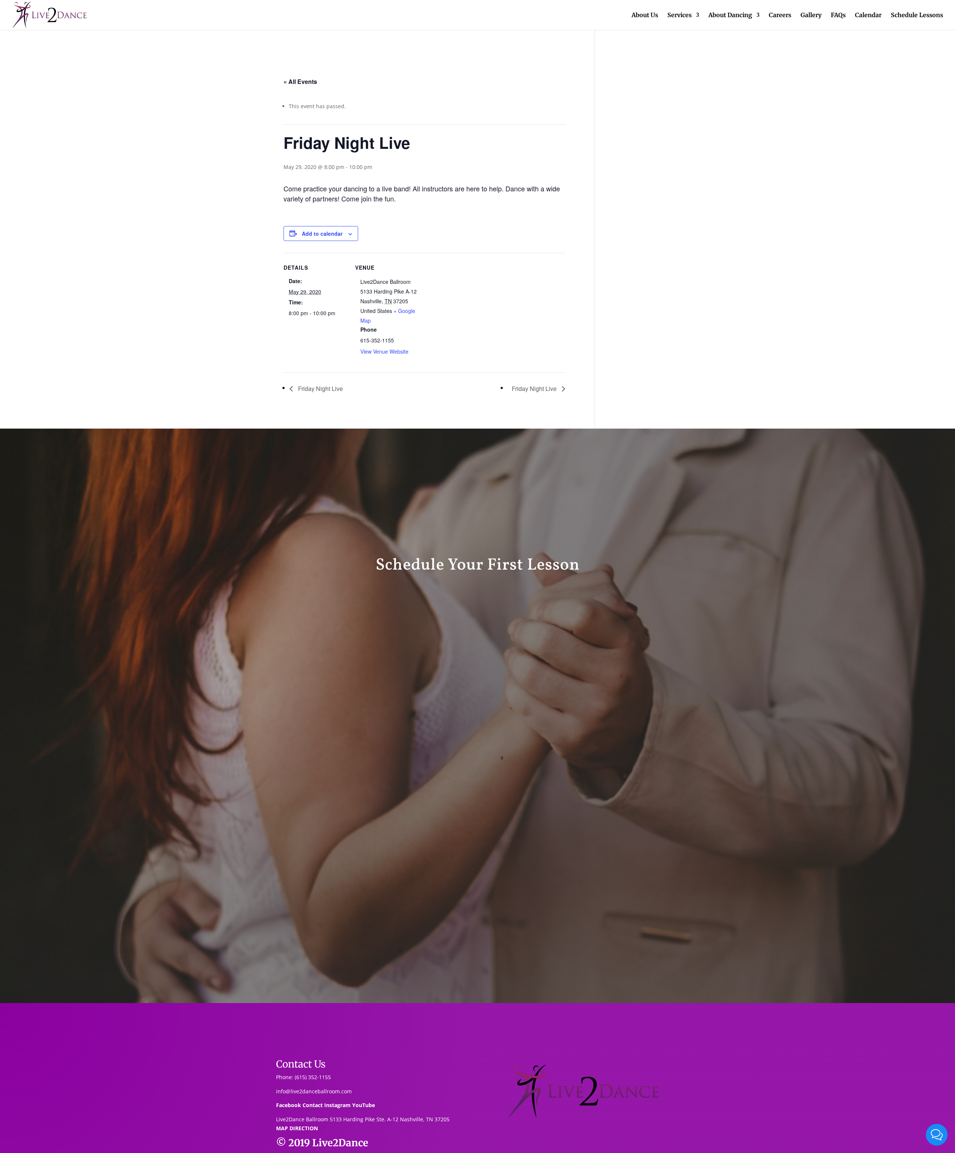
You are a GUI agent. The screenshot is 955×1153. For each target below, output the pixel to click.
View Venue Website (384, 351)
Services (679, 15)
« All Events (300, 81)
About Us (645, 15)
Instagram (337, 1105)
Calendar (868, 15)
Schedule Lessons (917, 15)
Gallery (811, 15)
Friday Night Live (320, 388)
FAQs (838, 15)
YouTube (363, 1105)
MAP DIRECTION (297, 1128)
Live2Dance (340, 1143)
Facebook (288, 1105)
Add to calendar (322, 233)
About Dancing (730, 15)
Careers (780, 15)
